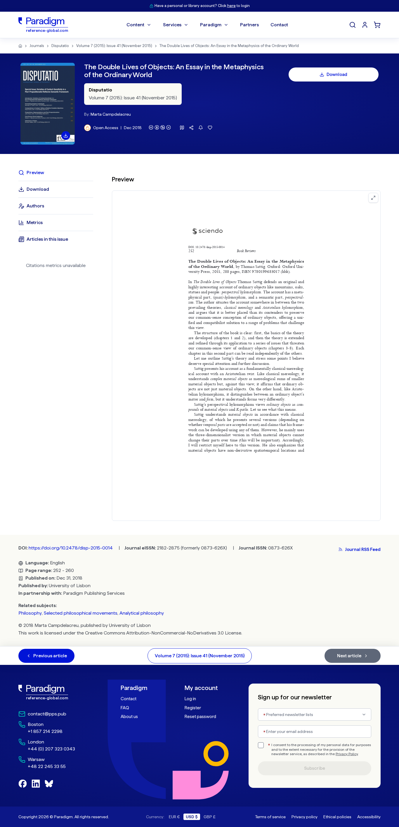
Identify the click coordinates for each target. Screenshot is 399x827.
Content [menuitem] (135, 24)
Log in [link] (190, 698)
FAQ (125, 707)
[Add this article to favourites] (210, 128)
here (231, 6)
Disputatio (60, 46)
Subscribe (314, 768)
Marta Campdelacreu (111, 114)
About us (129, 716)
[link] (56, 692)
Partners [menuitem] (249, 24)
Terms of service (270, 816)
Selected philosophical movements (80, 613)
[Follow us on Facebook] (22, 783)
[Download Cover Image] (65, 135)
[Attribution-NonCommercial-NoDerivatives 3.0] (160, 127)
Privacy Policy (347, 754)
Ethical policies (337, 816)
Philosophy (30, 613)
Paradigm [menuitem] (210, 24)
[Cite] (182, 128)
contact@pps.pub (47, 714)
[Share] (191, 128)
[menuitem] (364, 24)
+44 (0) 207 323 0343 (51, 749)
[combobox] (314, 714)
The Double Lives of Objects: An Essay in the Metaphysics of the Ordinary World (229, 46)
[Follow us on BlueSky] (49, 783)
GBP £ (210, 816)
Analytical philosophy (141, 613)
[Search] (352, 24)
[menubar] (207, 24)
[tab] (55, 172)
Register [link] (193, 707)
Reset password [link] (200, 716)
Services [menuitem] (172, 24)
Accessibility (369, 816)
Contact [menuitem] (279, 24)
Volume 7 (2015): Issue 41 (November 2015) (114, 46)
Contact (128, 698)
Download (337, 74)
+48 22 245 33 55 (47, 766)
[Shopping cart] (377, 24)
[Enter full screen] (373, 198)
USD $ (192, 816)
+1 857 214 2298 (45, 731)
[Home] (20, 45)
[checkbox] (261, 745)
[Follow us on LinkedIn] (36, 783)
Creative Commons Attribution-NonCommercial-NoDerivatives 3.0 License (163, 633)
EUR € (174, 816)
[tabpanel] (246, 344)
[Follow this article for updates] (201, 128)
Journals (37, 46)
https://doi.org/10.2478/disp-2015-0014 (71, 548)
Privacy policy (305, 816)
